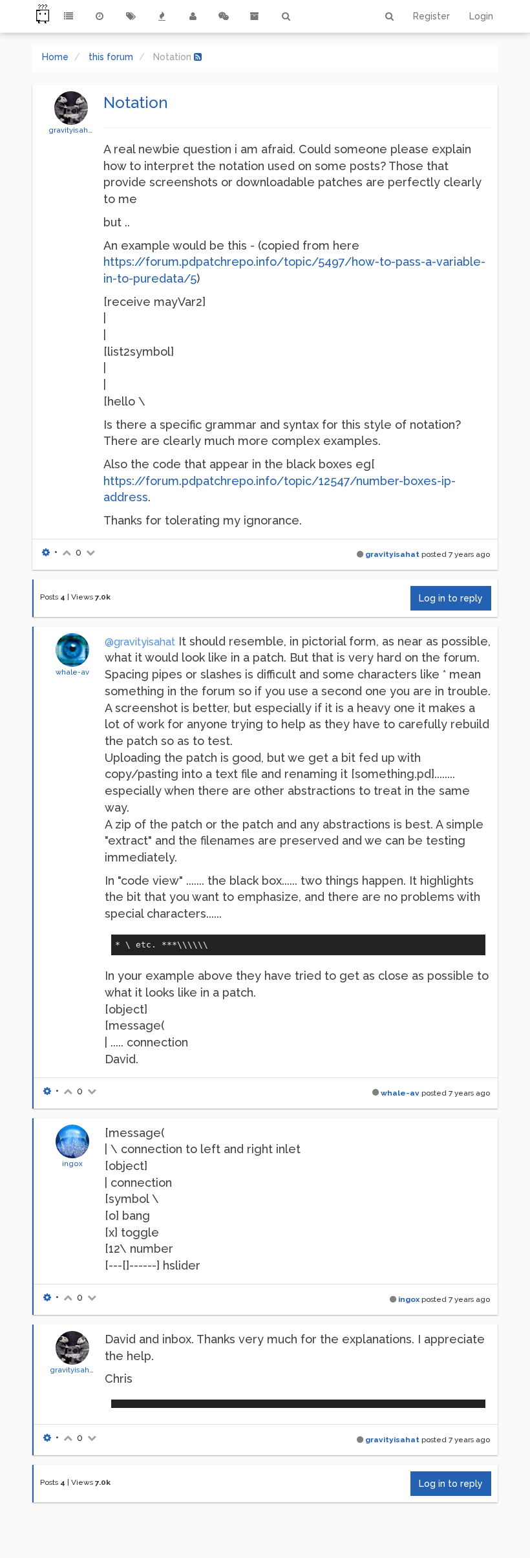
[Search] (285, 16)
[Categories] (68, 16)
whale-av (72, 671)
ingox (72, 1163)
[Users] (192, 16)
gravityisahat (71, 130)
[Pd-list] (254, 16)
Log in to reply (451, 598)
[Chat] (223, 16)
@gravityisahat (140, 642)
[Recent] (99, 16)
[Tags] (130, 16)
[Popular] (161, 16)
